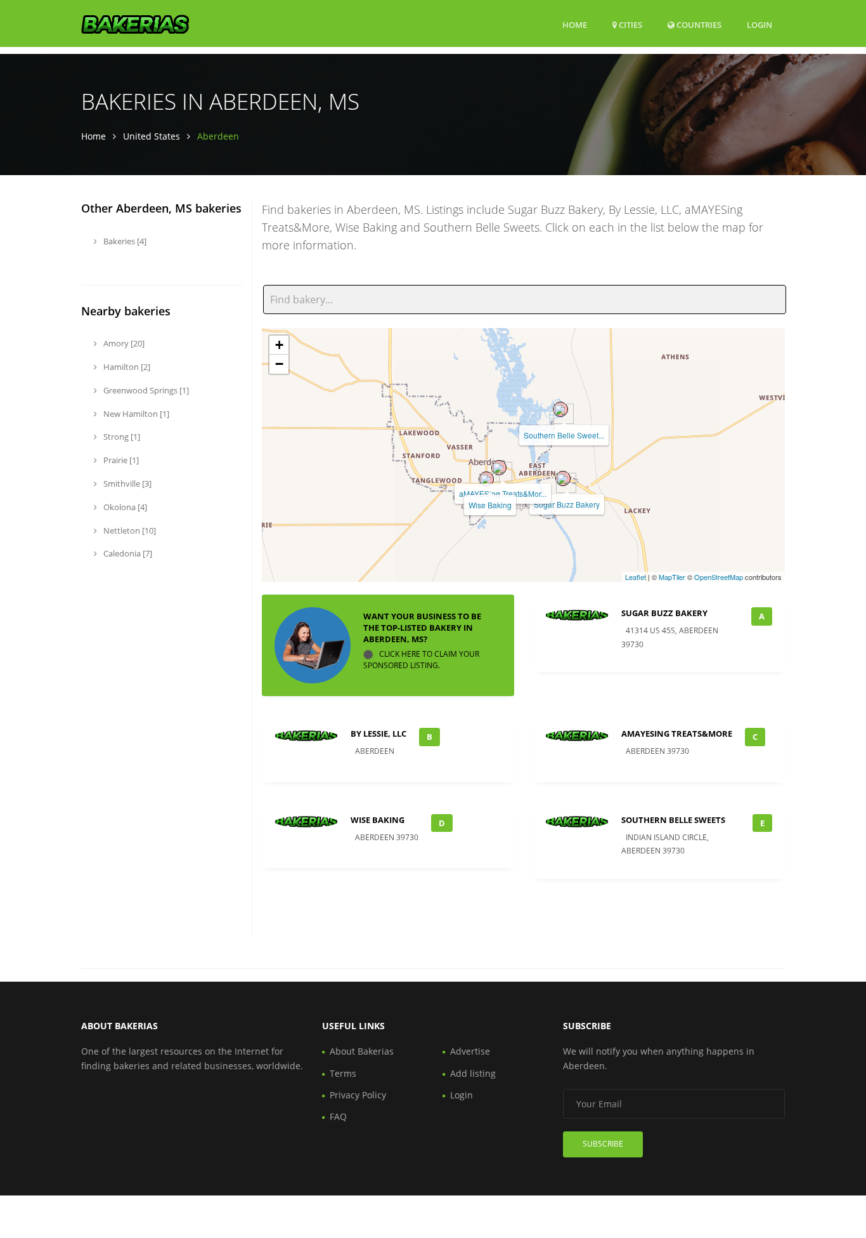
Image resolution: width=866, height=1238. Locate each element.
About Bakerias (362, 1051)
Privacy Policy (358, 1095)
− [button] (279, 364)
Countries (698, 24)
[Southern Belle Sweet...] (560, 409)
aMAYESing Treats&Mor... (502, 493)
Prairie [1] (120, 460)
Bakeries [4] (123, 241)
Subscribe (603, 1143)
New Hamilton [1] (135, 413)
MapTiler (672, 577)
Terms (343, 1073)
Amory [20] (123, 343)
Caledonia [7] (126, 553)
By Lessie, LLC (378, 733)
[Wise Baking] (486, 479)
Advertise (470, 1051)
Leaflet (635, 577)
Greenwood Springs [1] (145, 390)
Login (759, 24)
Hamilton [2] (125, 366)
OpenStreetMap (718, 577)
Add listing (473, 1073)
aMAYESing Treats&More (676, 733)
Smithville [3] (126, 483)
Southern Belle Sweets (673, 820)
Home (574, 24)
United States (151, 136)
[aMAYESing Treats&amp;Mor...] (499, 467)
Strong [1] (120, 436)
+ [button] (279, 345)
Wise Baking (490, 504)
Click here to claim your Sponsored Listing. (421, 660)
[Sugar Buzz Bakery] (563, 478)
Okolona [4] (124, 507)
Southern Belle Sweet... (564, 435)
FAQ (338, 1116)
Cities (629, 24)
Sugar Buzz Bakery (567, 504)
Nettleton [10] (128, 530)
